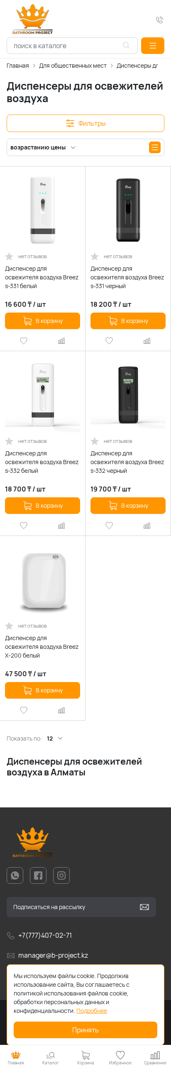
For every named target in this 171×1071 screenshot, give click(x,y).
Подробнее (91, 1011)
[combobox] (72, 45)
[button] (152, 45)
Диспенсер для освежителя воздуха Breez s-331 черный (127, 277)
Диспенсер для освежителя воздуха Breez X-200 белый (41, 646)
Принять (85, 1029)
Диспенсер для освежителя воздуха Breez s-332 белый (41, 461)
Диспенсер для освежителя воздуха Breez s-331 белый (41, 277)
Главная (18, 65)
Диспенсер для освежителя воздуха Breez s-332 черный (127, 461)
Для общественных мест (73, 65)
